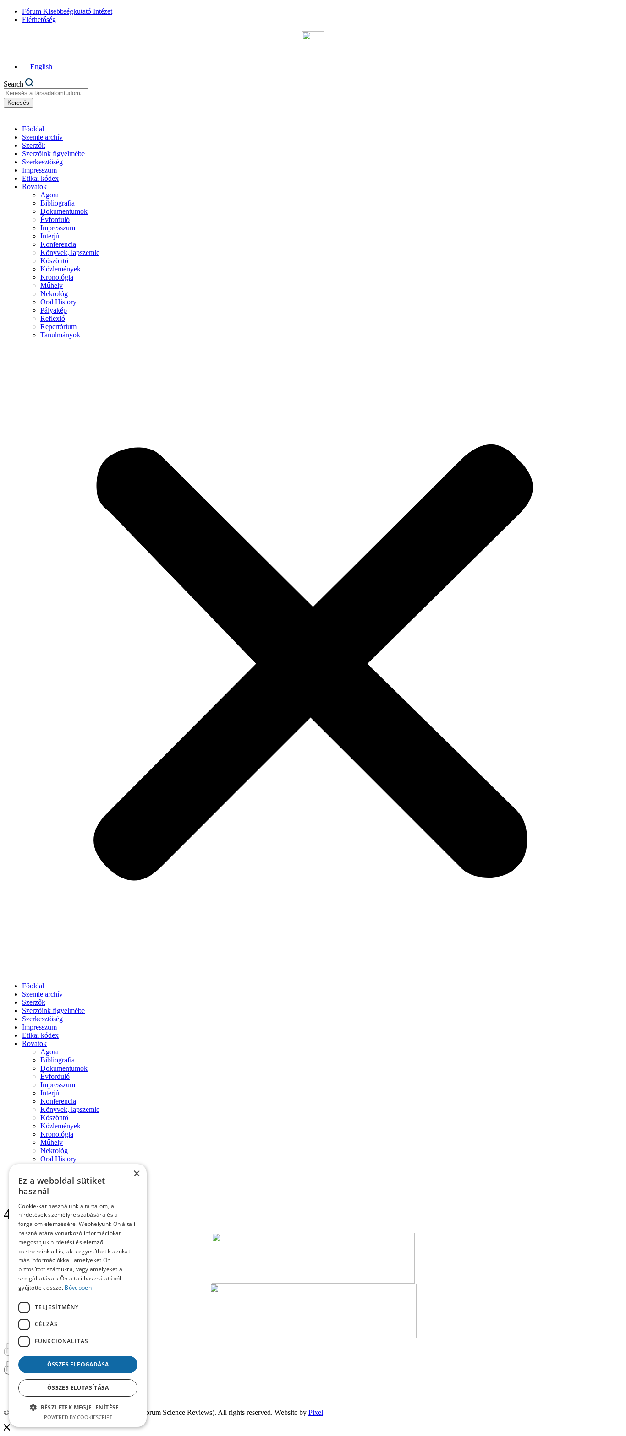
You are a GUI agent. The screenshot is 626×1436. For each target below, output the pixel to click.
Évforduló (55, 219)
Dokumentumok (64, 211)
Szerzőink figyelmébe (53, 153)
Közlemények (60, 269)
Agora (49, 195)
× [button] (136, 1173)
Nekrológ (54, 294)
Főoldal (33, 129)
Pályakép (53, 310)
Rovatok (34, 186)
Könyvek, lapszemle (69, 252)
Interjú (49, 236)
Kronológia (56, 277)
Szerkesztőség (42, 162)
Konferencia (58, 244)
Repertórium (58, 327)
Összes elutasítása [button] (78, 1388)
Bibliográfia (57, 203)
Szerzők (33, 145)
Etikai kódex (40, 178)
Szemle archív (42, 137)
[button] (313, 661)
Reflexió (52, 318)
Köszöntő (54, 261)
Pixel (315, 1412)
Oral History (58, 302)
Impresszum (39, 170)
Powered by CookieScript (78, 1417)
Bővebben (78, 1287)
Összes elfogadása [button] (78, 1364)
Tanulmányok (60, 335)
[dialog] (78, 1295)
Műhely (51, 285)
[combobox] (46, 93)
